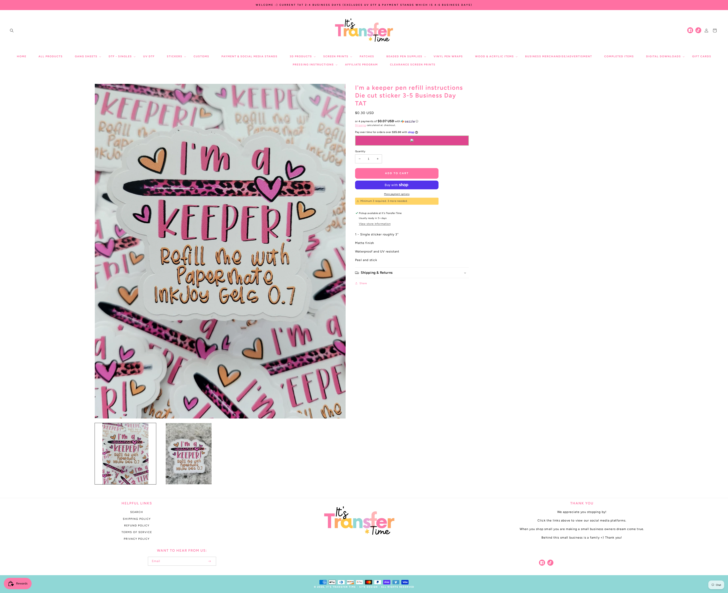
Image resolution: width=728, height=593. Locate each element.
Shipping (360, 125)
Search (136, 512)
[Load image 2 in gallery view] (188, 453)
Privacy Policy (137, 538)
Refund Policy (136, 525)
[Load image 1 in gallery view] (125, 453)
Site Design (368, 586)
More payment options (397, 194)
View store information (375, 224)
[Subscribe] (209, 561)
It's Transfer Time (341, 586)
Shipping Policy (137, 519)
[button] (12, 30)
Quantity (360, 151)
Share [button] (363, 283)
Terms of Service (137, 532)
